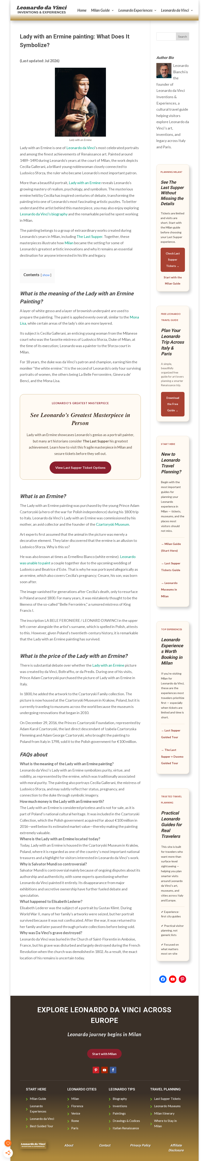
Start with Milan (104, 1054)
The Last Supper (89, 236)
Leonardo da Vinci (175, 10)
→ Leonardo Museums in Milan (169, 589)
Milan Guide (100, 10)
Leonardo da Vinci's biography (44, 214)
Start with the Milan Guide (173, 280)
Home (82, 10)
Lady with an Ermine (85, 182)
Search (182, 36)
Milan (68, 243)
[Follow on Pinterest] (96, 1070)
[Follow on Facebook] (113, 1070)
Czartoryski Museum (112, 524)
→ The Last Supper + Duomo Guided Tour (172, 756)
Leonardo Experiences (135, 10)
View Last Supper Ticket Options (80, 467)
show (46, 275)
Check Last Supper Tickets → (173, 260)
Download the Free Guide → (172, 404)
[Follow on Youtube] (104, 1070)
